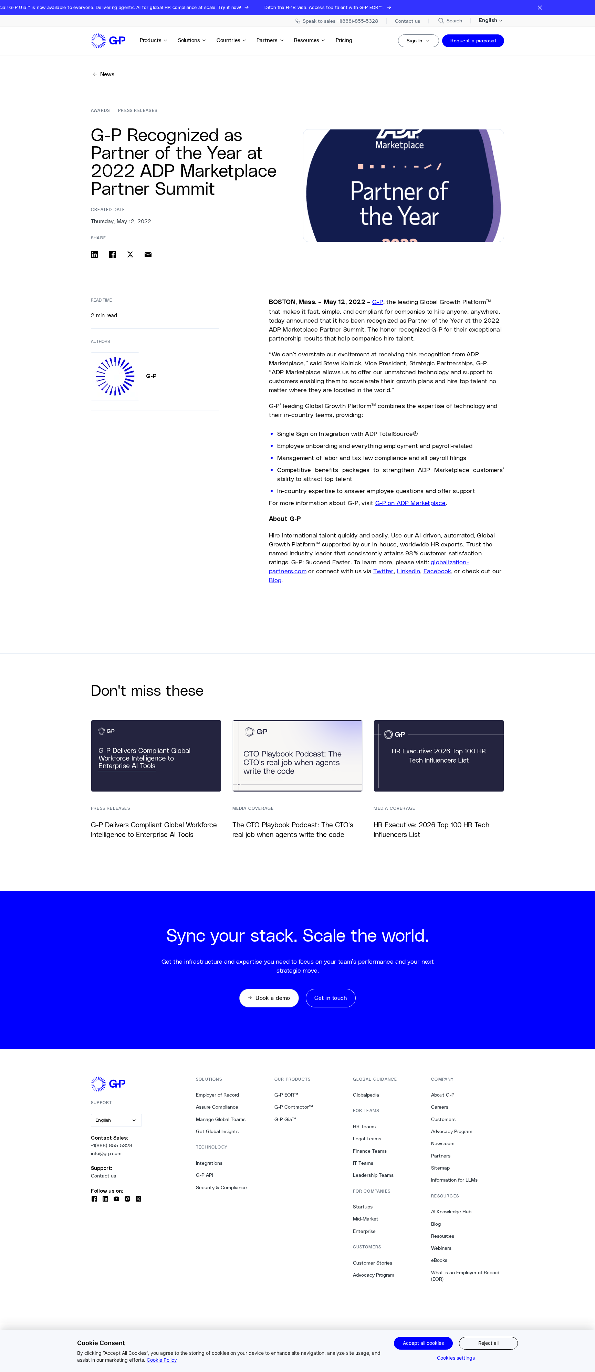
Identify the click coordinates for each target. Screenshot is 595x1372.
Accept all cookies (423, 1343)
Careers (439, 1107)
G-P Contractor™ (293, 1107)
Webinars (441, 1248)
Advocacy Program (373, 1275)
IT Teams (363, 1163)
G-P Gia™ (285, 1119)
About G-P (443, 1095)
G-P (377, 301)
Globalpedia (366, 1095)
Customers (443, 1119)
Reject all (488, 1343)
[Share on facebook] (112, 254)
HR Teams (364, 1126)
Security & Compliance (221, 1187)
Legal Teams (367, 1138)
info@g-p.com (106, 1153)
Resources (306, 40)
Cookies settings (456, 1358)
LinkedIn (408, 571)
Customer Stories (372, 1263)
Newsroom (443, 1143)
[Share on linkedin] (94, 254)
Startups (363, 1206)
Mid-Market (365, 1219)
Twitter (383, 571)
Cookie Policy (162, 1360)
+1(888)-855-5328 (111, 1145)
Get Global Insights (217, 1131)
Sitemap (440, 1168)
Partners (267, 40)
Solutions (189, 40)
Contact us (103, 1176)
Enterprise (364, 1231)
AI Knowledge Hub (451, 1211)
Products (150, 40)
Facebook (437, 571)
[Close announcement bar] (539, 7)
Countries (228, 40)
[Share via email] (148, 254)
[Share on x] (130, 254)
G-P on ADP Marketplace (410, 503)
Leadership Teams (373, 1175)
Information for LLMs (454, 1180)
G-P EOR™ (286, 1095)
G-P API (204, 1175)
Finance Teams (370, 1151)
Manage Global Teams (221, 1119)
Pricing (344, 40)
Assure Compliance (217, 1107)
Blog (275, 580)
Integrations (209, 1163)
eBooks (439, 1260)
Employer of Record (217, 1095)
